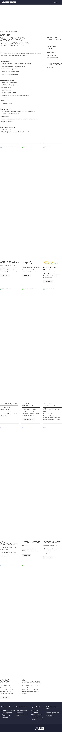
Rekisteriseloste (35, 716)
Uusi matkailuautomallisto (8, 710)
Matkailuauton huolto (36, 714)
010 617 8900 (51, 717)
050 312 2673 (53, 55)
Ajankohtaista (34, 710)
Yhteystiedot (34, 712)
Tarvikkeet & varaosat (36, 719)
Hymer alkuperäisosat (37, 717)
